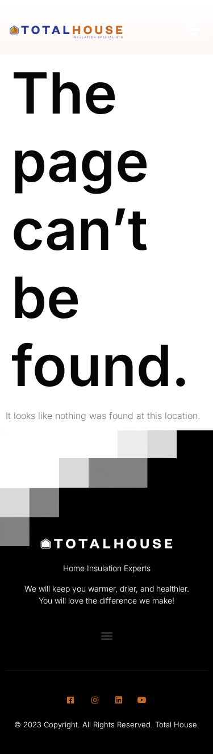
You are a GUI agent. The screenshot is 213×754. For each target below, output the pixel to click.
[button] (106, 635)
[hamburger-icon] (193, 30)
